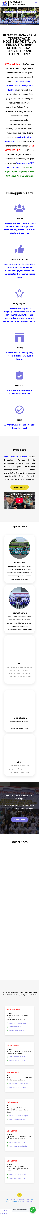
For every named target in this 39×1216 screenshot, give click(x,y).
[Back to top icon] (19, 1195)
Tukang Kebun (19, 717)
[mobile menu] (36, 3)
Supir (19, 761)
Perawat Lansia (19, 612)
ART (19, 663)
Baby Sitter (19, 562)
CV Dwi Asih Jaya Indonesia (20, 1199)
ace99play (3, 1210)
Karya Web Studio (27, 1201)
